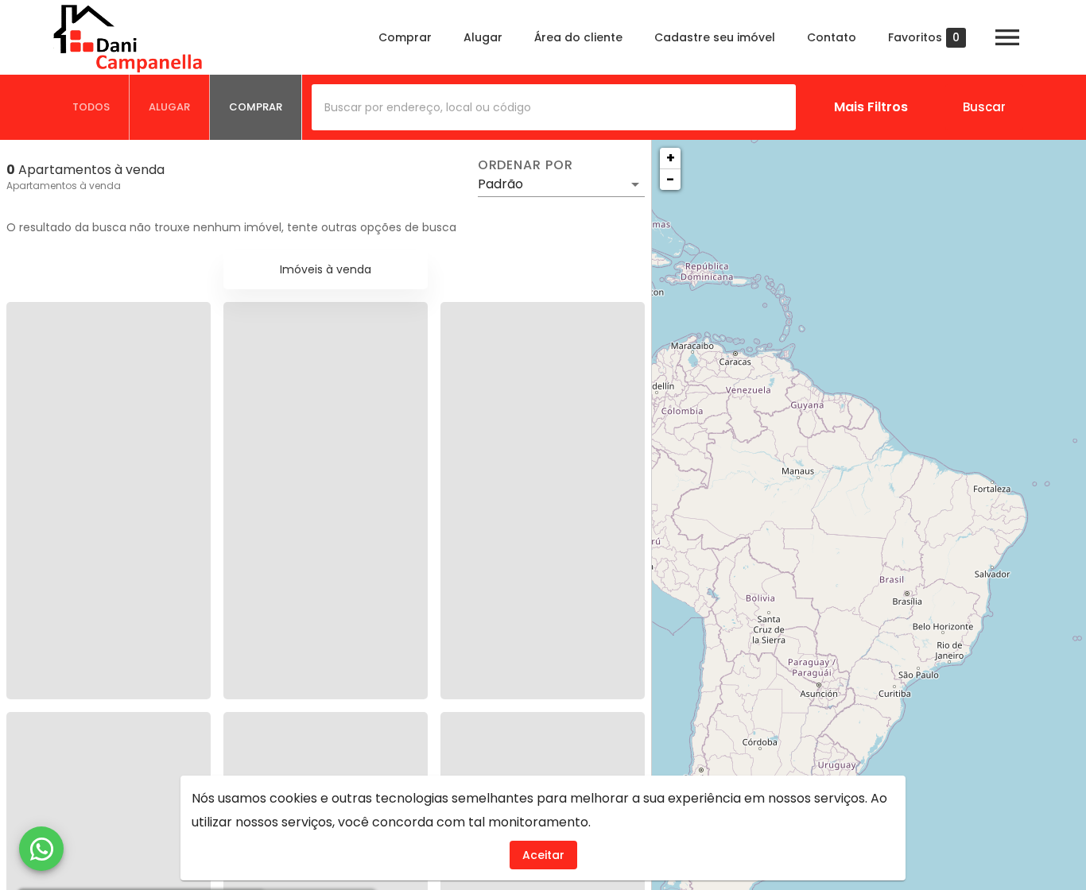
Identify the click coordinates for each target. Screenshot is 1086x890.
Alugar (482, 37)
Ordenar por (525, 165)
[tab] (91, 107)
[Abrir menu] (1007, 37)
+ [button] (670, 158)
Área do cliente (578, 37)
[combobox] (554, 107)
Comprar (405, 37)
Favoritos (924, 37)
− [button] (670, 179)
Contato (831, 37)
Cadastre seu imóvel (714, 37)
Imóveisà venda (325, 269)
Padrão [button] (500, 184)
